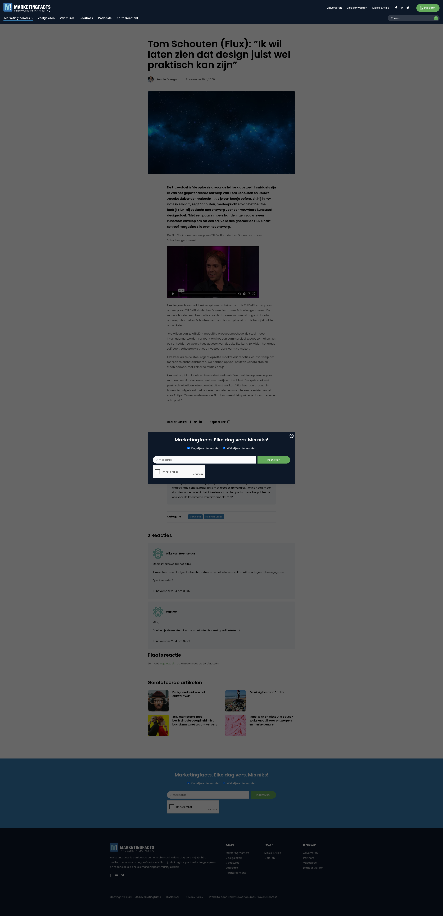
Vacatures (67, 18)
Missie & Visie (380, 8)
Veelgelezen (46, 18)
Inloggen (429, 8)
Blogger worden (357, 8)
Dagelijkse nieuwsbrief (205, 448)
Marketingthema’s (17, 18)
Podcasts (105, 18)
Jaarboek (86, 18)
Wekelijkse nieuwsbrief (241, 448)
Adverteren (334, 8)
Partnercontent (127, 18)
